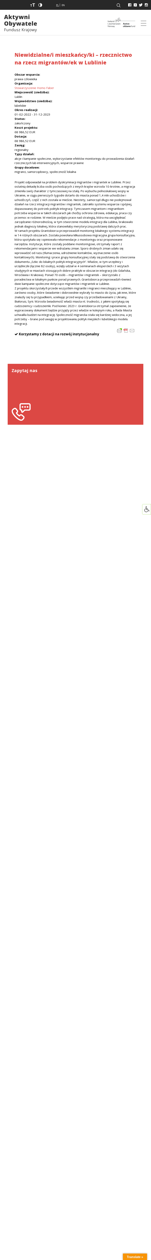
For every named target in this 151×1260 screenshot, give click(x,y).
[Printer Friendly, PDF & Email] (126, 330)
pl (57, 5)
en (63, 5)
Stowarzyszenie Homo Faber (34, 88)
